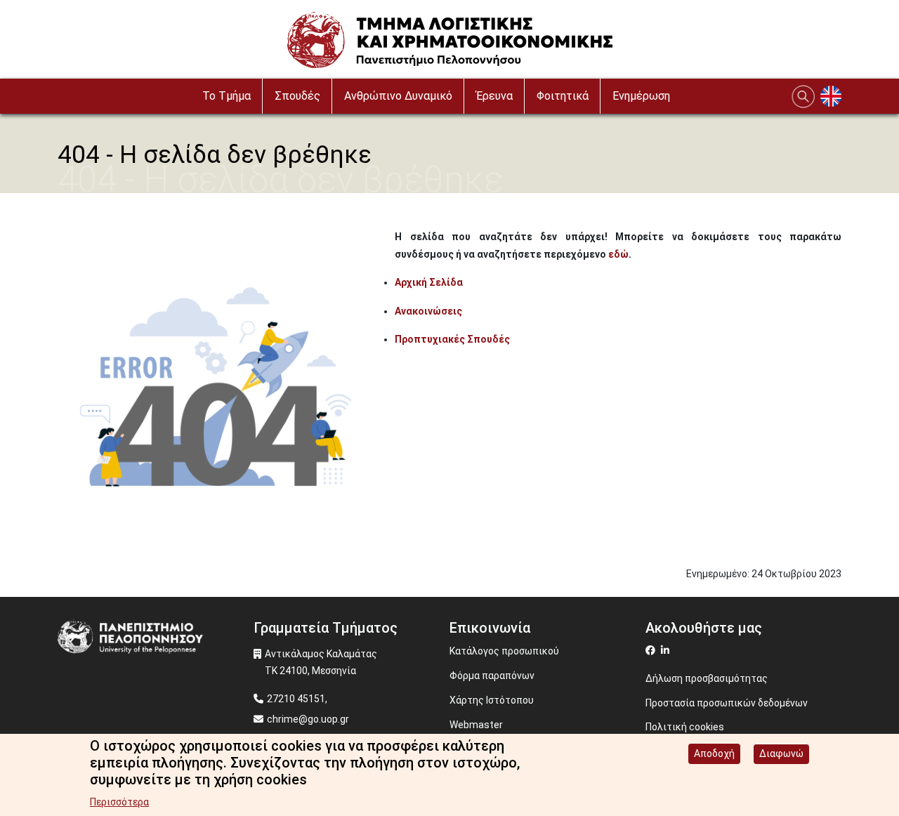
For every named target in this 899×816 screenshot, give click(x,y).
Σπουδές (297, 96)
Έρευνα (494, 96)
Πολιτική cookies (684, 726)
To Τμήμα (226, 96)
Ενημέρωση (641, 96)
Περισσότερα (119, 802)
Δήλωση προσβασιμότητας (706, 678)
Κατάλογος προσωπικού (504, 651)
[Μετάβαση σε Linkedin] (667, 650)
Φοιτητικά (563, 96)
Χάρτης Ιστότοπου (492, 700)
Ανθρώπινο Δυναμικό (398, 96)
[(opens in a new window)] (652, 650)
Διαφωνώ (781, 753)
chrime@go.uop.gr (308, 719)
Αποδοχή (714, 753)
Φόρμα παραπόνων (492, 675)
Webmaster (476, 724)
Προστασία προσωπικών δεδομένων (726, 703)
